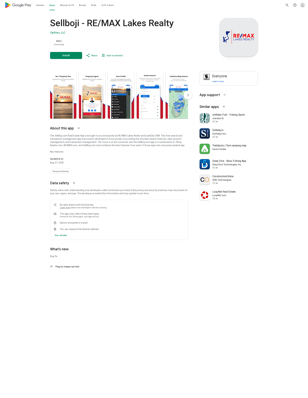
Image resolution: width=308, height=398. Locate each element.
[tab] (40, 5)
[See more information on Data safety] (74, 183)
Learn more (65, 208)
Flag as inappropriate (64, 266)
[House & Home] (60, 171)
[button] (63, 95)
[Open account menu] (302, 5)
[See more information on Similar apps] (223, 106)
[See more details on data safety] (60, 235)
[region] (114, 42)
